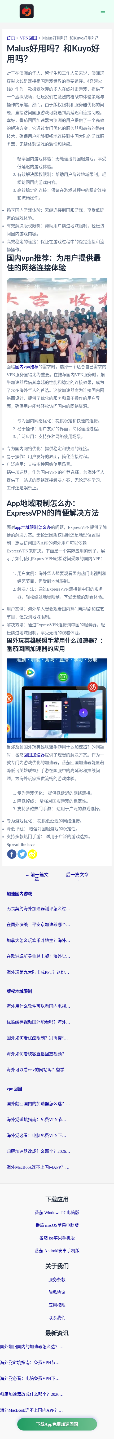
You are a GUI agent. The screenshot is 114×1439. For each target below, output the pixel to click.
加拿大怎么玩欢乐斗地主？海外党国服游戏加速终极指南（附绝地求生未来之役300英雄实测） (38, 940)
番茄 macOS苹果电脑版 (57, 1225)
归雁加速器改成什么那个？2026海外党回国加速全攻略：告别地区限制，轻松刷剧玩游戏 (38, 1151)
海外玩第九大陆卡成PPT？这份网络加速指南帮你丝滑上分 (38, 972)
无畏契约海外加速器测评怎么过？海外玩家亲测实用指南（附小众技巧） (38, 908)
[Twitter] (22, 854)
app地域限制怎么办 (33, 527)
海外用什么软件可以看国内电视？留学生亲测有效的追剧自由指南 (38, 1006)
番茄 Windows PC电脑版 (57, 1212)
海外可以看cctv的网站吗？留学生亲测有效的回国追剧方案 (38, 1070)
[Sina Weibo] (32, 854)
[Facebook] (11, 854)
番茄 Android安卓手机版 (57, 1250)
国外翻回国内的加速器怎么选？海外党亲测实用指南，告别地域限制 (38, 1103)
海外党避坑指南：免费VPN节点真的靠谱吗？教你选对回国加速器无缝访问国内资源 (38, 1119)
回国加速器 (34, 755)
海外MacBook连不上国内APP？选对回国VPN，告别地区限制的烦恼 (38, 1167)
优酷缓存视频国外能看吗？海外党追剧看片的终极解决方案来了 (38, 1022)
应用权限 (57, 1305)
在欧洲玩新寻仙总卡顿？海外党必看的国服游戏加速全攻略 (38, 956)
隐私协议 (57, 1292)
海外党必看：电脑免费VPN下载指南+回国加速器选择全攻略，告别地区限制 (38, 1135)
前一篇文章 (37, 877)
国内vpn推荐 (26, 367)
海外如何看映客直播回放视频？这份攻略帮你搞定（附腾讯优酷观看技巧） (38, 1054)
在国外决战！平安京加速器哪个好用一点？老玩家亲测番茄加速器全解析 (38, 924)
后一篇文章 (77, 877)
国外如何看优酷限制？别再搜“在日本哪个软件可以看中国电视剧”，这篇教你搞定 (38, 1038)
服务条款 (57, 1279)
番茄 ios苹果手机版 (57, 1238)
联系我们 (57, 1318)
